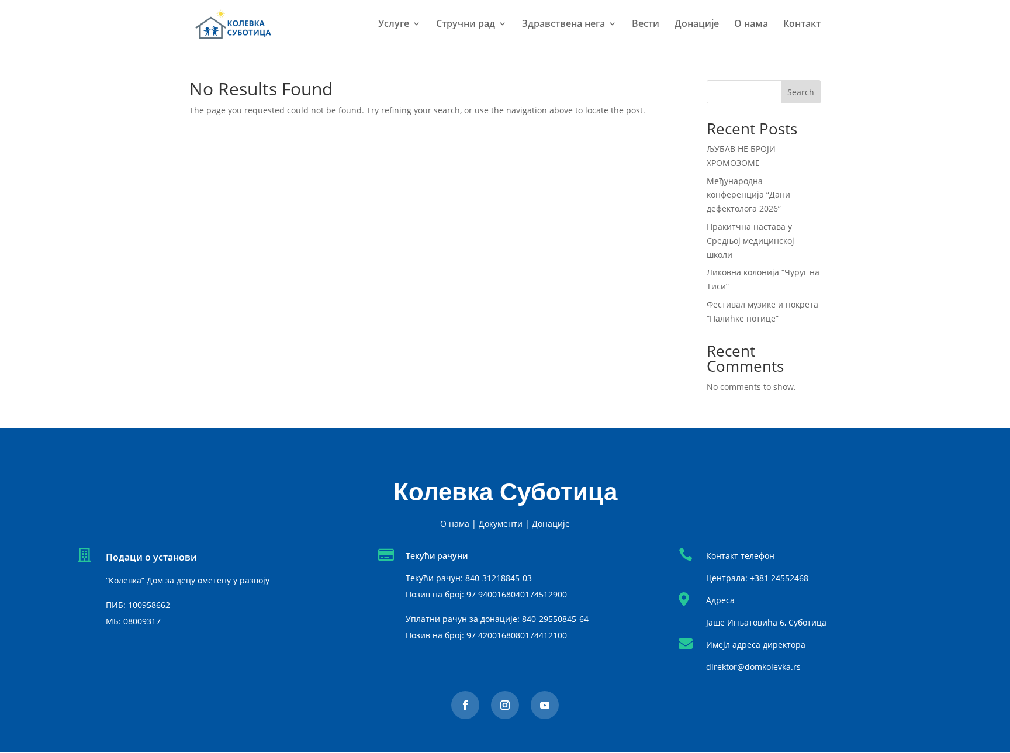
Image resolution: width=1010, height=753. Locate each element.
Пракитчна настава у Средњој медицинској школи (750, 240)
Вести (645, 24)
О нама (751, 24)
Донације (697, 24)
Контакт (802, 24)
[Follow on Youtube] (545, 705)
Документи (501, 523)
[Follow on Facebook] (465, 705)
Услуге (393, 24)
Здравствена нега (563, 24)
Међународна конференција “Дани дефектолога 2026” (748, 195)
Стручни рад (465, 24)
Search (800, 92)
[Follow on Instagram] (505, 705)
